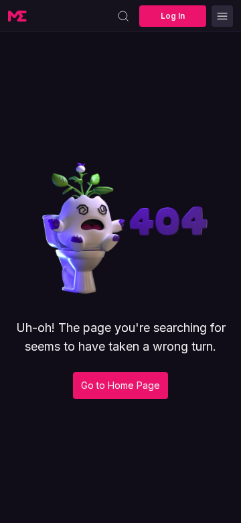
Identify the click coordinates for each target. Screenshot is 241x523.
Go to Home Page (120, 385)
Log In (173, 16)
